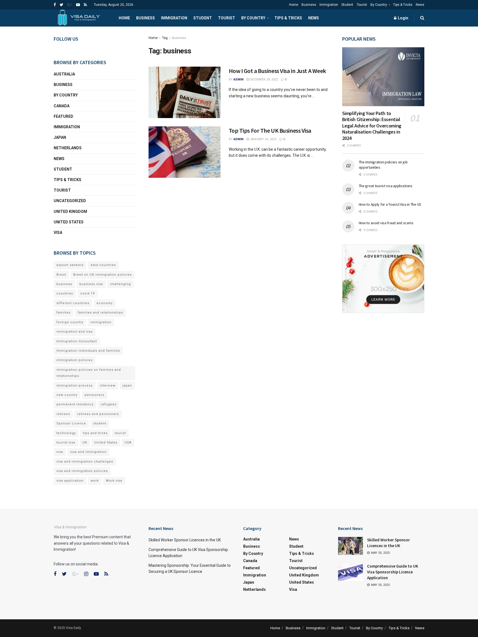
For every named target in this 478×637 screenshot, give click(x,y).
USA (127, 442)
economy (105, 303)
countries (64, 293)
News (420, 5)
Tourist (362, 5)
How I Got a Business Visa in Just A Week (277, 71)
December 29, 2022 (263, 79)
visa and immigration (88, 452)
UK (84, 442)
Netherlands (68, 148)
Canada (61, 106)
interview (107, 385)
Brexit (61, 274)
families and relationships (100, 312)
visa (59, 452)
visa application (70, 480)
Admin (238, 79)
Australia (64, 74)
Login (402, 18)
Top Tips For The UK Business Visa (270, 130)
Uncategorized (70, 201)
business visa (91, 284)
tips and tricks (95, 433)
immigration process (74, 385)
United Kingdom (70, 211)
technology (66, 433)
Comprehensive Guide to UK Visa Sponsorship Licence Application (392, 571)
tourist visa (65, 442)
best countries (103, 265)
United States (69, 222)
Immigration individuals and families (88, 351)
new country (66, 395)
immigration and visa (74, 331)
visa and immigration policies (82, 471)
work (95, 480)
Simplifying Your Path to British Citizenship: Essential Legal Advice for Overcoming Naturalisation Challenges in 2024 (371, 125)
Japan (60, 137)
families (63, 312)
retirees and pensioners (98, 414)
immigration (100, 322)
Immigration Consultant (76, 341)
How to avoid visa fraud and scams (386, 222)
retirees (63, 414)
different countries (72, 303)
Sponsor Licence (71, 423)
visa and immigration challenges (84, 461)
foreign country (69, 322)
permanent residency (74, 404)
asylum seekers (70, 265)
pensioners (94, 395)
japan (127, 385)
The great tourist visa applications (385, 185)
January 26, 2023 (262, 139)
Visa (58, 232)
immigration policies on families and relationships (88, 373)
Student (347, 5)
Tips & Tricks (402, 5)
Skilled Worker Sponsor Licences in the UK (185, 540)
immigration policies (74, 360)
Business (309, 5)
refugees (108, 404)
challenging (120, 284)
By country (66, 95)
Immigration (328, 5)
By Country (378, 5)
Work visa (114, 480)
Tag (165, 38)
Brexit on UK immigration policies (102, 274)
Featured (63, 116)
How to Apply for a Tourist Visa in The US (390, 204)
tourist (120, 433)
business (179, 38)
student (99, 423)
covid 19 (87, 293)
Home (293, 5)
